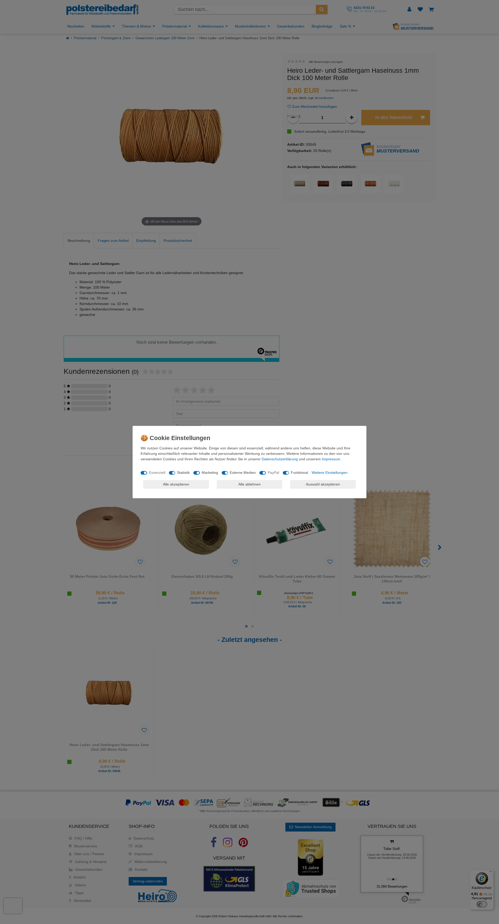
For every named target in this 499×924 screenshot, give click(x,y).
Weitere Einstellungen (329, 472)
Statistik (183, 472)
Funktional (299, 472)
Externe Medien (243, 472)
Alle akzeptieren (176, 484)
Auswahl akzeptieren (323, 484)
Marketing (210, 472)
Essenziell (157, 472)
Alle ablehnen (249, 484)
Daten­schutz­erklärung (280, 459)
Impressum (331, 459)
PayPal (273, 472)
